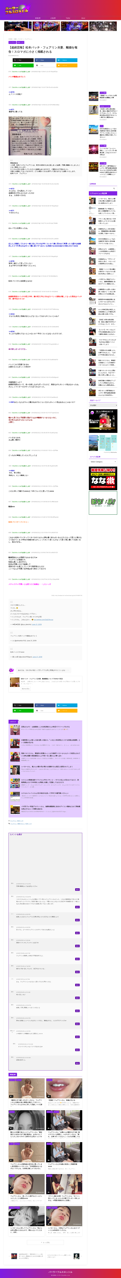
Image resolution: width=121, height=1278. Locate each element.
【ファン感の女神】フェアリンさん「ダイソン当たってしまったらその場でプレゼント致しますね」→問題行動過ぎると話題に (64, 1198)
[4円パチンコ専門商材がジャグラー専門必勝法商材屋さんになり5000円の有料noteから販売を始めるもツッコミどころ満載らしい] (93, 392)
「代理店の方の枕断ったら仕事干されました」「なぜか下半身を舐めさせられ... (106, 352)
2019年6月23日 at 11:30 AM (25, 1044)
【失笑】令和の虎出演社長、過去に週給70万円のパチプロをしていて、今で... (107, 322)
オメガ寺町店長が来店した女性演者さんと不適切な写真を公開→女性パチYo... (106, 312)
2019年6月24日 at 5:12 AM (23, 992)
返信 (77, 889)
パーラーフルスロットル (60, 1272)
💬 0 (49, 1160)
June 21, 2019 (37, 624)
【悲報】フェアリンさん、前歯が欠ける (61, 1100)
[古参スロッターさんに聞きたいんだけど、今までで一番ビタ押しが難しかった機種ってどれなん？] (93, 372)
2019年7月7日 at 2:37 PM (23, 979)
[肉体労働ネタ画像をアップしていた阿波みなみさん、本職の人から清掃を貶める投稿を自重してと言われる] (93, 382)
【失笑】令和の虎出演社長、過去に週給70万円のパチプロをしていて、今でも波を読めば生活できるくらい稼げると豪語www (108, 113)
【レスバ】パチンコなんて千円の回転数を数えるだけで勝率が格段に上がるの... (106, 332)
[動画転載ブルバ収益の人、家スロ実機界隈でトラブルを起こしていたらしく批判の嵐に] (93, 210)
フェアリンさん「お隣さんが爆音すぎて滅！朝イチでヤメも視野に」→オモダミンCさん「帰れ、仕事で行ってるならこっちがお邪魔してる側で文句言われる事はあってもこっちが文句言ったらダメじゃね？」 (64, 1136)
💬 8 (11, 1192)
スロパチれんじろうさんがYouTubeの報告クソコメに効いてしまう (107, 342)
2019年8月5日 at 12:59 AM (23, 940)
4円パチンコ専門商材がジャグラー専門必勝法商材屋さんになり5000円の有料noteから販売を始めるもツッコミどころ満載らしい (108, 170)
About (83, 18)
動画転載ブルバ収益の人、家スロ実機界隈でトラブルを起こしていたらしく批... (106, 211)
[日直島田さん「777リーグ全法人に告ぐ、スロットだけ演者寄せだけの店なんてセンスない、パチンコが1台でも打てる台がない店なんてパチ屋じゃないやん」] (93, 261)
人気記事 (53, 18)
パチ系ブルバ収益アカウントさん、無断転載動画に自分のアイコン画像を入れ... (106, 281)
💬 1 (11, 1160)
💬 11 (49, 1224)
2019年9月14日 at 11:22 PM (23, 884)
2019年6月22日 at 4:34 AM (23, 1057)
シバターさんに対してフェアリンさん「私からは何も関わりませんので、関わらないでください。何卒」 (26, 1230)
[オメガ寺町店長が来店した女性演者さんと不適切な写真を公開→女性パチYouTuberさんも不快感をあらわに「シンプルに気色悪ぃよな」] (93, 311)
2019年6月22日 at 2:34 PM (23, 1031)
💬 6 (49, 1096)
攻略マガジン (21, 823)
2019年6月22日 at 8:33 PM (23, 1018)
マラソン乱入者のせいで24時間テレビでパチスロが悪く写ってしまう (107, 221)
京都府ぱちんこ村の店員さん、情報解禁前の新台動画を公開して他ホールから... (106, 231)
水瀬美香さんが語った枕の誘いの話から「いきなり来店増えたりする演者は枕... (106, 291)
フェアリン (13, 820)
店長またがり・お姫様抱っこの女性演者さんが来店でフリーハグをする (45, 727)
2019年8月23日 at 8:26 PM (23, 914)
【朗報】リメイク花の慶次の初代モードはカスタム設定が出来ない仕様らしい (106, 271)
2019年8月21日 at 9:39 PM (23, 927)
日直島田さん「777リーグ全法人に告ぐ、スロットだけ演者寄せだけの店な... (106, 261)
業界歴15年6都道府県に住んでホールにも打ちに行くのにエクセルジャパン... (106, 302)
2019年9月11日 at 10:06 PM (23, 897)
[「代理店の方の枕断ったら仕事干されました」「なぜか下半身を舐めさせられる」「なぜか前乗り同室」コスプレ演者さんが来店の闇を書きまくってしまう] (93, 352)
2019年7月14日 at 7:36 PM (23, 966)
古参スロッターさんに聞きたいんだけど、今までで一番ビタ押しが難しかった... (106, 373)
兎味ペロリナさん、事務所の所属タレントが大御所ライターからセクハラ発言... (106, 362)
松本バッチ (20, 820)
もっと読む (46, 1242)
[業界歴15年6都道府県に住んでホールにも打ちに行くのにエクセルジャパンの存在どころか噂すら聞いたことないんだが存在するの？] (93, 301)
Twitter (68, 18)
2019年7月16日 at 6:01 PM (23, 953)
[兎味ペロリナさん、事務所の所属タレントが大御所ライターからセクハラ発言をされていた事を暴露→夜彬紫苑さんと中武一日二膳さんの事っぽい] (93, 362)
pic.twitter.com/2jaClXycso (43, 620)
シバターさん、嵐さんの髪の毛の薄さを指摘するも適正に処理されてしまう (47, 766)
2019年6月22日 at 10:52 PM (23, 1005)
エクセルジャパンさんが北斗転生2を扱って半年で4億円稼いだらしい (45, 793)
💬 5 (11, 1128)
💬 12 (11, 1224)
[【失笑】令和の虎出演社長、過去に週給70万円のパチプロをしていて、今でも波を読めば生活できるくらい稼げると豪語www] (93, 321)
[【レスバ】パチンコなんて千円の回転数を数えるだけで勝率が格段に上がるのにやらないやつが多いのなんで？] (93, 331)
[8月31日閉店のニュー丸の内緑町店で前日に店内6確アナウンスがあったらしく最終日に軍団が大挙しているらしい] (93, 241)
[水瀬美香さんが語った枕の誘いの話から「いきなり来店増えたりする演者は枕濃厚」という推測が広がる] (93, 291)
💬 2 (11, 1096)
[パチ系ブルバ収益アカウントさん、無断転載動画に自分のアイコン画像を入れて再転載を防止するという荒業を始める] (93, 281)
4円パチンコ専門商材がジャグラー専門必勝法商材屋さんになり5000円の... (106, 393)
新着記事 (37, 18)
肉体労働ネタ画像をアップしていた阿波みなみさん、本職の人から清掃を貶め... (106, 383)
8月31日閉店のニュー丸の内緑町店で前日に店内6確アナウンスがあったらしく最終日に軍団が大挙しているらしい (108, 133)
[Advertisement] (103, 61)
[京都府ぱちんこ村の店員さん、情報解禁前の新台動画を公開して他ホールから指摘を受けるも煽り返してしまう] (93, 231)
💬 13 (49, 1128)
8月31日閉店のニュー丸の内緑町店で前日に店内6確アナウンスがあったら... (106, 241)
